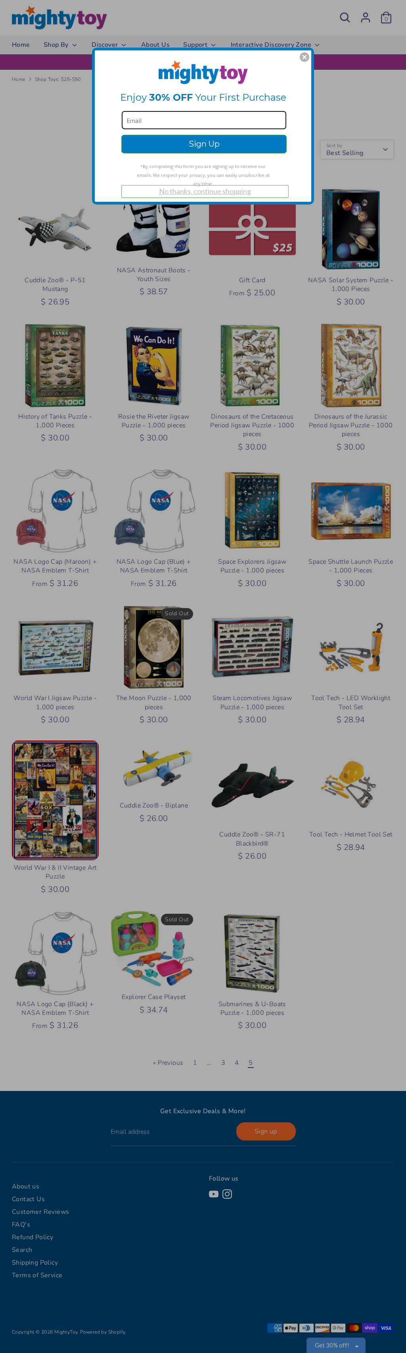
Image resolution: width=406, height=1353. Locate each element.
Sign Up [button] (204, 144)
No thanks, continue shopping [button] (205, 191)
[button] (304, 57)
